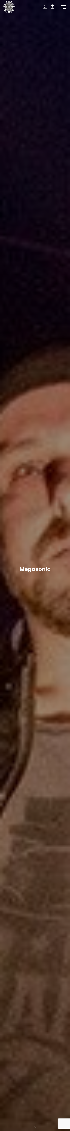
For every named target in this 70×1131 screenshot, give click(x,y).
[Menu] (63, 6)
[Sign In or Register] (45, 7)
